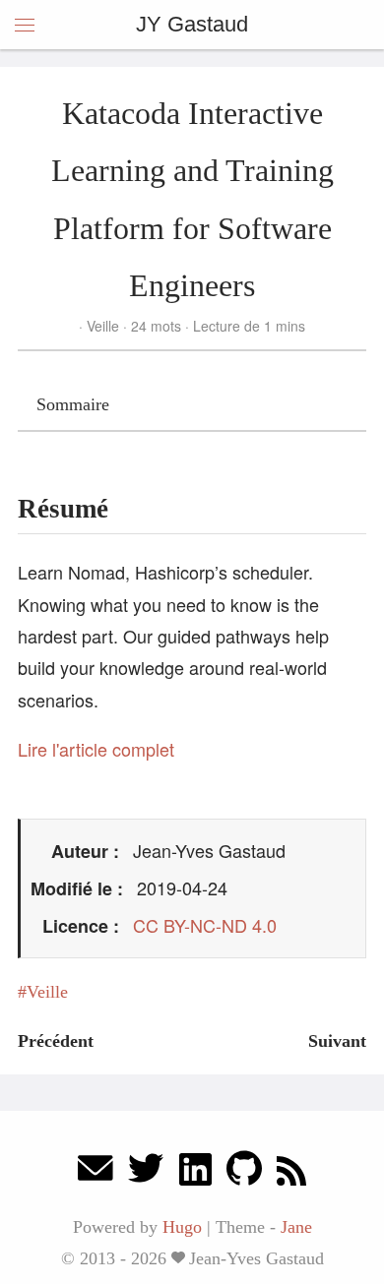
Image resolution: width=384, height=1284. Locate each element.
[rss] (291, 1173)
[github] (244, 1173)
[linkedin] (195, 1173)
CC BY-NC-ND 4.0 (205, 925)
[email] (95, 1173)
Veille (103, 326)
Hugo (182, 1227)
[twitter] (145, 1173)
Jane (296, 1227)
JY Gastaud (192, 24)
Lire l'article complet (96, 749)
